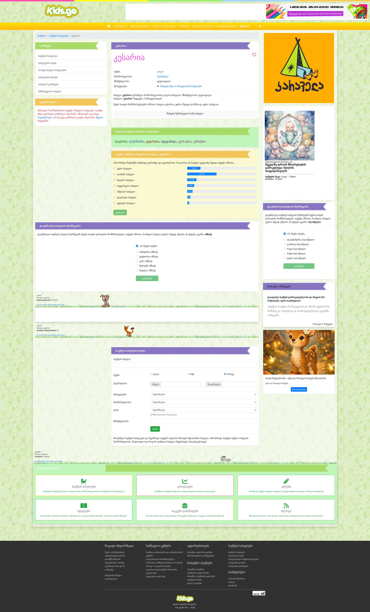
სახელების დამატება (238, 566)
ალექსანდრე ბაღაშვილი (300, 239)
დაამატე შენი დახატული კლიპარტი (51, 305)
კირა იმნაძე (145, 261)
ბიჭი (191, 374)
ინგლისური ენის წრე (155, 576)
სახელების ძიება (47, 63)
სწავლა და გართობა (203, 26)
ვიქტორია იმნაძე (148, 256)
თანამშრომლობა (113, 559)
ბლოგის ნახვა (299, 389)
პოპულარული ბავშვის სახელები (243, 559)
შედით (99, 117)
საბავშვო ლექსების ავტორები (201, 576)
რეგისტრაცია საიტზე (114, 562)
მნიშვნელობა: (121, 421)
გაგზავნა (147, 278)
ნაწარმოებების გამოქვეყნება (200, 555)
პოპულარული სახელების (52, 70)
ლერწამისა (137, 141)
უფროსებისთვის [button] (140, 26)
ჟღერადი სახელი (126, 197)
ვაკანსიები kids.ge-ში (115, 566)
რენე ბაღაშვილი (296, 253)
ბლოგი (286, 511)
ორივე (230, 374)
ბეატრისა (121, 141)
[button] (261, 26)
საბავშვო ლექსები (195, 569)
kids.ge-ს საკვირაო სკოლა (158, 566)
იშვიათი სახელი (125, 191)
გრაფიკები (185, 486)
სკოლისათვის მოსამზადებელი (160, 559)
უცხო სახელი (124, 168)
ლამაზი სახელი (125, 174)
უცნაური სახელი (125, 203)
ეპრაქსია (200, 141)
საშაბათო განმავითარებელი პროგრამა (164, 562)
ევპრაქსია (185, 141)
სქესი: (116, 375)
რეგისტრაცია (44, 117)
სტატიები (84, 511)
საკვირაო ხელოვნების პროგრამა (161, 569)
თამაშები (185, 26)
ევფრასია (153, 141)
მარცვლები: (120, 394)
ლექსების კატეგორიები (198, 573)
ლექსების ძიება (194, 579)
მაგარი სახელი (125, 180)
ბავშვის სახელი (122, 359)
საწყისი (42, 35)
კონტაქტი (109, 569)
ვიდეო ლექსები (194, 583)
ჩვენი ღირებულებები (114, 552)
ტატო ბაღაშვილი (296, 258)
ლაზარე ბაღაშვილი (298, 244)
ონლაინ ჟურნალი (236, 578)
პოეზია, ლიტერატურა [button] (164, 26)
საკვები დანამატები (185, 511)
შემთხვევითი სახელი (49, 91)
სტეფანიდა (168, 141)
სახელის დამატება (48, 84)
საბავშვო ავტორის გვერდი (199, 552)
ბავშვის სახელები (58, 35)
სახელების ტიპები (48, 77)
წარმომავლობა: (122, 402)
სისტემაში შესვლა (113, 575)
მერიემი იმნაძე (147, 265)
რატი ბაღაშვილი (296, 248)
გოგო (160, 71)
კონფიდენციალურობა (115, 555)
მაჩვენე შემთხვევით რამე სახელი (184, 113)
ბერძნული (162, 76)
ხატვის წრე (151, 573)
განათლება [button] (120, 26)
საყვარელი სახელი (127, 185)
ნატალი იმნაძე (147, 270)
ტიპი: (116, 410)
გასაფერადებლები (227, 26)
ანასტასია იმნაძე (148, 251)
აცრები (286, 486)
